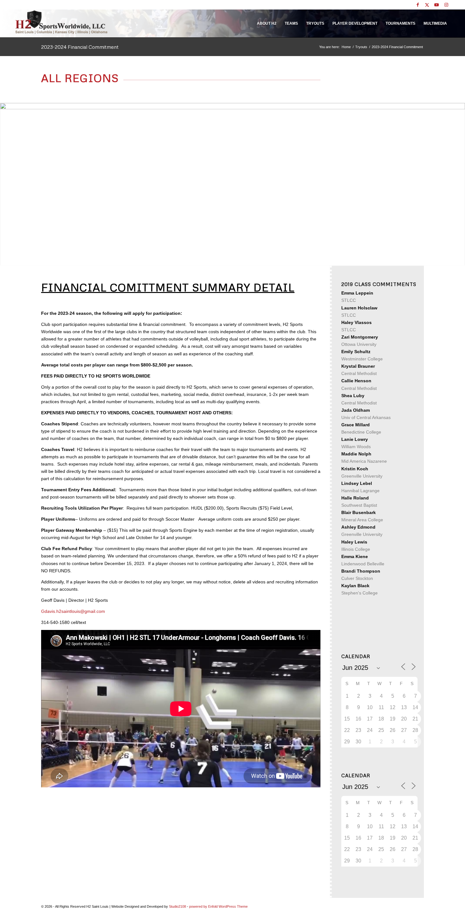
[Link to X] (427, 5)
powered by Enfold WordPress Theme (218, 906)
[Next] (459, 184)
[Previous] (5, 184)
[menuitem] (267, 23)
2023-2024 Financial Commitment (80, 47)
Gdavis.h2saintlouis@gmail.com (73, 611)
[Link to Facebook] (417, 5)
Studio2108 (177, 906)
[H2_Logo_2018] (61, 22)
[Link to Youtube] (436, 5)
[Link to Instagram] (446, 5)
